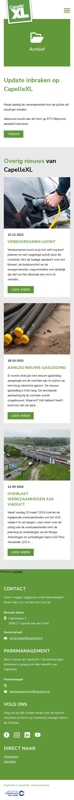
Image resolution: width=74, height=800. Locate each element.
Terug (14, 134)
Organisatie (11, 757)
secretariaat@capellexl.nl (26, 638)
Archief (17, 572)
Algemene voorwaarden (16, 785)
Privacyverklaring (40, 785)
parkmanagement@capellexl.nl (29, 691)
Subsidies (10, 762)
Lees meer (20, 290)
